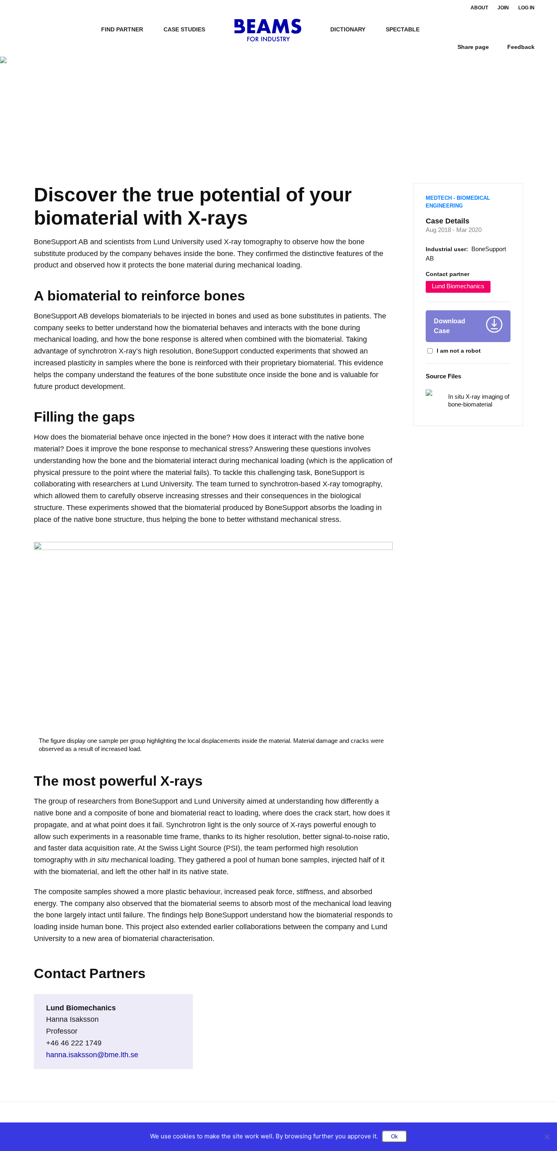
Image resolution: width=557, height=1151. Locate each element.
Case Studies (184, 29)
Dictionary (347, 29)
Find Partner (122, 29)
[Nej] (547, 1137)
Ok (394, 1136)
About (479, 8)
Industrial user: (447, 249)
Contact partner (447, 274)
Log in (526, 8)
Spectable (403, 29)
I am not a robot (459, 350)
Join (503, 8)
